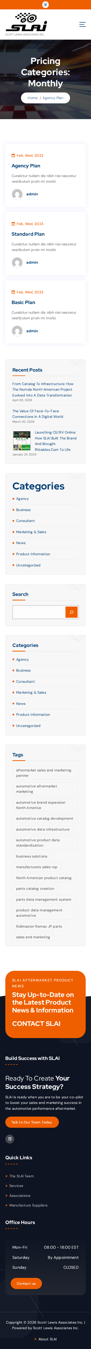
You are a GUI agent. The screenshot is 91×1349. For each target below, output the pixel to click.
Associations (20, 1195)
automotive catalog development (44, 818)
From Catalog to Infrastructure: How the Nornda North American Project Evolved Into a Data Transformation (43, 390)
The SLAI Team (21, 1176)
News (21, 543)
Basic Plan (23, 302)
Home (33, 98)
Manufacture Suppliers (28, 1205)
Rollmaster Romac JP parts (39, 926)
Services (16, 1185)
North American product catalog (44, 878)
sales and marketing (33, 937)
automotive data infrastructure (43, 829)
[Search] (71, 612)
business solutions (32, 856)
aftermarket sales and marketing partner (43, 773)
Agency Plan (52, 98)
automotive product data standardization (38, 843)
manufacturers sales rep (36, 867)
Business (23, 509)
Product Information (33, 554)
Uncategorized (28, 565)
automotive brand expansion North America (40, 805)
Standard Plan (28, 234)
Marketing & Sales (31, 532)
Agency (22, 498)
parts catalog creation (35, 888)
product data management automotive (39, 913)
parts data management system (44, 899)
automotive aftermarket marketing (36, 789)
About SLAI (47, 1339)
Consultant (25, 520)
